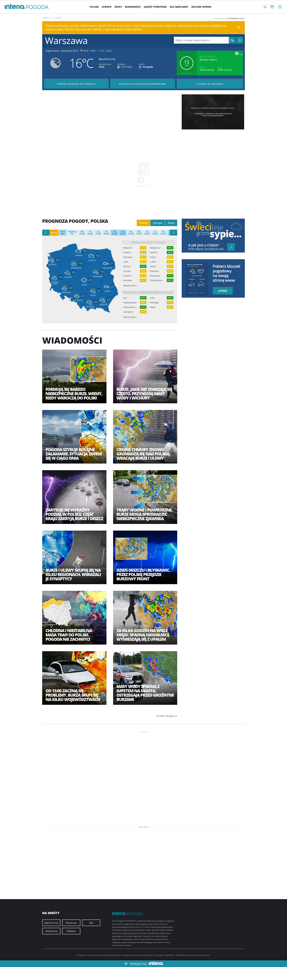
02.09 (147, 232)
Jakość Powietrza (155, 6)
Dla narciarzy (179, 6)
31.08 (130, 232)
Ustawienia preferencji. (133, 955)
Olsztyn (127, 266)
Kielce (153, 257)
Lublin (153, 262)
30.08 (122, 232)
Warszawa (155, 276)
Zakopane (128, 312)
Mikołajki (154, 302)
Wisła (152, 307)
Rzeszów (154, 271)
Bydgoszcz (155, 248)
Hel (125, 298)
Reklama (71, 931)
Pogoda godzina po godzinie (76, 83)
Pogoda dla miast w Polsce (148, 242)
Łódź (125, 262)
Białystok (127, 248)
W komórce (51, 931)
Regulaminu (117, 955)
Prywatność (148, 955)
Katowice (127, 257)
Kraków (127, 252)
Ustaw (222, 290)
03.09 (155, 232)
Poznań (127, 271)
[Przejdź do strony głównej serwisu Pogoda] (37, 7)
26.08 (90, 232)
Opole (153, 266)
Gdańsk (153, 252)
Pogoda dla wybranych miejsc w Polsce (148, 292)
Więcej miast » (130, 285)
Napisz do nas (51, 922)
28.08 (106, 232)
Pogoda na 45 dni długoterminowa (142, 83)
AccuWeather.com (235, 18)
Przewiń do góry (165, 715)
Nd (62, 232)
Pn (72, 232)
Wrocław (127, 280)
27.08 (98, 232)
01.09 (139, 232)
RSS (91, 922)
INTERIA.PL (170, 955)
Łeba (152, 298)
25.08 (82, 232)
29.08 (114, 232)
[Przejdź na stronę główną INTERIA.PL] (15, 6)
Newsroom (71, 922)
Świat (118, 6)
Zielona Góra (156, 280)
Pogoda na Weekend (210, 83)
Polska (94, 6)
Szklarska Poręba (130, 307)
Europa (106, 6)
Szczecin (127, 276)
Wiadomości (133, 6)
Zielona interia (201, 6)
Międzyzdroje (130, 302)
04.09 (163, 232)
